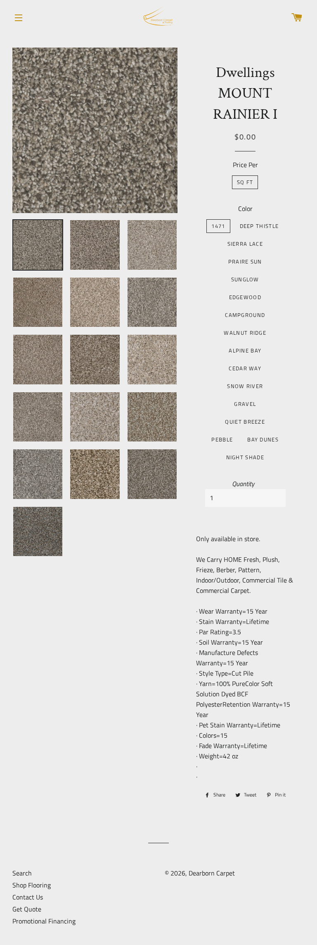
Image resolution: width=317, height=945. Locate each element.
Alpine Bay (245, 350)
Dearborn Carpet (212, 873)
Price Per (245, 165)
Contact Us (27, 897)
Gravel (245, 404)
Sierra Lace (245, 244)
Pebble (222, 439)
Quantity (243, 484)
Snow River (245, 386)
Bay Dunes (263, 439)
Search (22, 873)
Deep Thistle (259, 226)
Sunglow (245, 279)
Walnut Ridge (245, 333)
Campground (245, 315)
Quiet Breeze (245, 421)
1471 (218, 226)
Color (245, 208)
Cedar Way (245, 368)
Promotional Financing (44, 921)
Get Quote (26, 909)
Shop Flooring (31, 885)
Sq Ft (245, 182)
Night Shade (245, 457)
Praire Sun (245, 261)
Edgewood (245, 297)
